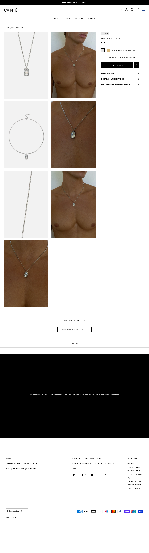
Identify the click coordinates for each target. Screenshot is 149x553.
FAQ (128, 478)
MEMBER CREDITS (134, 485)
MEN (67, 18)
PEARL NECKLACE (17, 28)
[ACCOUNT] (126, 10)
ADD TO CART (117, 65)
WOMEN (79, 18)
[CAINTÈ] (10, 10)
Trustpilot (74, 343)
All (94, 475)
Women (77, 475)
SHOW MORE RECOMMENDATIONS (74, 329)
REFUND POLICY (133, 470)
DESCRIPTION (107, 74)
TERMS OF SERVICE (134, 474)
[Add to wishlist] (136, 65)
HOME (57, 18)
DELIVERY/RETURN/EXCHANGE (115, 85)
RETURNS (131, 463)
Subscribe (108, 475)
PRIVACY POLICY (133, 467)
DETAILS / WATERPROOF (112, 79)
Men (86, 475)
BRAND (91, 18)
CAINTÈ (13, 517)
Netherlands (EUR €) (14, 511)
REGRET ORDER (133, 488)
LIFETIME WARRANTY (135, 481)
